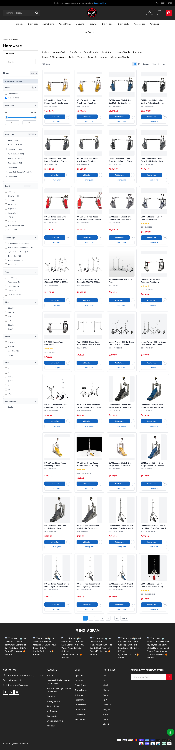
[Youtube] (17, 692)
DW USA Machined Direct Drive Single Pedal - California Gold (55, 465)
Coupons (51, 696)
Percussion (155, 23)
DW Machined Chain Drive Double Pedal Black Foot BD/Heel (152, 103)
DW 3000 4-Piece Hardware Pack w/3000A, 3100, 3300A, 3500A (89, 407)
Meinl (105, 685)
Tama (105, 719)
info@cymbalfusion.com (17, 685)
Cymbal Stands (91, 52)
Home (5, 39)
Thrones (81, 57)
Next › (124, 618)
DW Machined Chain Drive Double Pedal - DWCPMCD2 (120, 218)
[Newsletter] (169, 677)
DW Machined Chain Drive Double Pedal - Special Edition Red (55, 219)
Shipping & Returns (55, 720)
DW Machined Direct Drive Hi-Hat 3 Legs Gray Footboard (121, 526)
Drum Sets (33, 23)
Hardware (93, 23)
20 (117, 618)
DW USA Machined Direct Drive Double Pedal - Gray (152, 159)
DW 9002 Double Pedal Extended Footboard (151, 280)
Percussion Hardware (98, 57)
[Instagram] (11, 692)
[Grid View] (135, 64)
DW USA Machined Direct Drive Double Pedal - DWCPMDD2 (151, 219)
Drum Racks (75, 52)
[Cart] (169, 13)
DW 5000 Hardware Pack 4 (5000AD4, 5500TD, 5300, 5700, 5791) (88, 282)
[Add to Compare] (68, 117)
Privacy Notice (53, 701)
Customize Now (100, 3)
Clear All (34, 73)
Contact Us (52, 715)
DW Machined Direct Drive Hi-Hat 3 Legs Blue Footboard (57, 585)
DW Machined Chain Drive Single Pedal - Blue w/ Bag (152, 405)
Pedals (45, 52)
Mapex (106, 690)
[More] (23, 23)
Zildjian (106, 709)
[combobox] (21, 13)
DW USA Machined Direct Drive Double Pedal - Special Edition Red (89, 219)
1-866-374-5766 (14, 680)
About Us (51, 725)
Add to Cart (55, 117)
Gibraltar (107, 704)
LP (104, 680)
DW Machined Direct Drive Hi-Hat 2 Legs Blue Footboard (121, 585)
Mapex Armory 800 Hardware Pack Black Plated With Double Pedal (121, 344)
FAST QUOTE (57, 121)
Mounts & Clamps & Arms (54, 57)
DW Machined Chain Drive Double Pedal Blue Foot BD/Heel (120, 103)
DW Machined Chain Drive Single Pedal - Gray (55, 526)
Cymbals (19, 23)
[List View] (139, 64)
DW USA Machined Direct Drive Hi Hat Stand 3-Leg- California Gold (88, 465)
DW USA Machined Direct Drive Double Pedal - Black (120, 159)
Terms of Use (53, 706)
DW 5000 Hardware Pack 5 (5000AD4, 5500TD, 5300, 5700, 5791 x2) (55, 282)
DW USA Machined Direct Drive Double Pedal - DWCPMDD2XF (87, 161)
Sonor (105, 714)
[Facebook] (6, 692)
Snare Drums (48, 23)
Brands (50, 675)
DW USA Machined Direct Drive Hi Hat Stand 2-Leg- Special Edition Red (152, 586)
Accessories (139, 23)
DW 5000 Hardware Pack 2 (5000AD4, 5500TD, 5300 (55, 405)
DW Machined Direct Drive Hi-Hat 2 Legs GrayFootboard (89, 585)
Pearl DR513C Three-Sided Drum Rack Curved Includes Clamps (88, 344)
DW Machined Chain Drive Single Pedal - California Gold (120, 465)
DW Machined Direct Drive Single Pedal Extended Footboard (88, 528)
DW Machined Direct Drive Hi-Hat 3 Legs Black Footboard (153, 526)
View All (106, 724)
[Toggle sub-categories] (6, 149)
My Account (52, 711)
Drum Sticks (123, 23)
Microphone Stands (120, 57)
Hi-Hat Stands (107, 52)
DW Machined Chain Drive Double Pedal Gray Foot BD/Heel (55, 161)
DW (104, 675)
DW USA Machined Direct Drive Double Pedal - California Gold (87, 103)
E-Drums (80, 23)
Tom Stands (138, 52)
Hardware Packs (59, 52)
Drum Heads (107, 23)
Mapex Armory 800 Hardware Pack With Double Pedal (153, 343)
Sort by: (146, 64)
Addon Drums (65, 23)
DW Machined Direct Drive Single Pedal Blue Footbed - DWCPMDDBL (153, 465)
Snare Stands (123, 52)
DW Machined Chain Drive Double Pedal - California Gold (55, 103)
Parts (71, 57)
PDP (105, 699)
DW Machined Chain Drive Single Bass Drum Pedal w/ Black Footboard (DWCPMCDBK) (120, 408)
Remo (105, 694)
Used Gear (87, 32)
